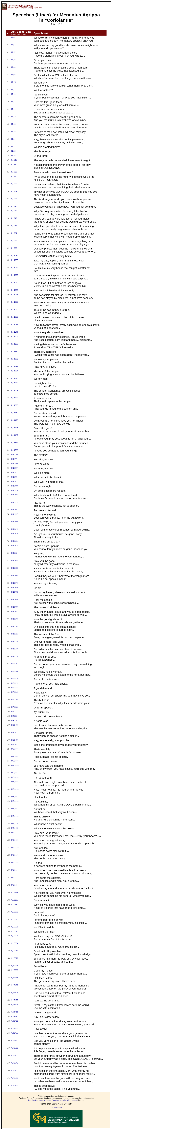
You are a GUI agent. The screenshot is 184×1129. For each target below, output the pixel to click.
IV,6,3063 (15, 801)
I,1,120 (14, 94)
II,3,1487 (14, 435)
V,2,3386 (14, 978)
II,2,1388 (14, 398)
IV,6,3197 (15, 885)
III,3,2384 (14, 716)
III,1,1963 (14, 495)
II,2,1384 (14, 390)
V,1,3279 (14, 892)
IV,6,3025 (15, 782)
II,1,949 (14, 218)
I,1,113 (13, 82)
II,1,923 (14, 172)
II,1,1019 (14, 256)
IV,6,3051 (15, 797)
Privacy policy (56, 1108)
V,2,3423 (14, 1005)
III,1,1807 (14, 468)
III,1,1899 (14, 486)
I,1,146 (14, 117)
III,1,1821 (14, 472)
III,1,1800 (14, 464)
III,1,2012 (14, 529)
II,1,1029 (14, 268)
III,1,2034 (14, 553)
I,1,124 (14, 102)
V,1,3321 (14, 927)
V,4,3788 (14, 1085)
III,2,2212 (14, 683)
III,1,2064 (14, 576)
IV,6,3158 (15, 863)
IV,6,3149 (15, 855)
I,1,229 (14, 151)
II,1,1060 (14, 310)
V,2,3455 (14, 1029)
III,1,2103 (14, 619)
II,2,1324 (14, 371)
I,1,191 (14, 132)
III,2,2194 (14, 664)
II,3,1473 (14, 420)
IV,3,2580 (15, 749)
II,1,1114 (14, 336)
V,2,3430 (14, 1017)
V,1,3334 (14, 943)
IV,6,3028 (15, 789)
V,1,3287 (14, 900)
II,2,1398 (14, 405)
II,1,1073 (14, 324)
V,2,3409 (14, 1000)
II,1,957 (14, 226)
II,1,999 (14, 248)
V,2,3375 (14, 966)
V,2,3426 (14, 1012)
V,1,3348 (14, 951)
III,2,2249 (14, 692)
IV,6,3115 (14, 824)
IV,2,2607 (15, 756)
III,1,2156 (14, 656)
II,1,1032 (14, 275)
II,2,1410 (14, 413)
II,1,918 (14, 160)
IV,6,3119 (14, 828)
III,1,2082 (14, 592)
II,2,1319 (14, 366)
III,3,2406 (14, 725)
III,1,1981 (14, 510)
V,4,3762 (14, 1078)
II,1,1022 (14, 260)
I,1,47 (13, 37)
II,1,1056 (14, 302)
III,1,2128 (14, 641)
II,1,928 (14, 184)
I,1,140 (14, 109)
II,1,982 (14, 241)
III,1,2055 (14, 568)
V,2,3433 (14, 1021)
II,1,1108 (14, 332)
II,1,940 (14, 206)
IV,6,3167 (15, 870)
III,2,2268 (14, 700)
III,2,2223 (14, 688)
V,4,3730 (14, 1040)
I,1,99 (13, 75)
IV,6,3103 (15, 816)
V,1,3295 (14, 904)
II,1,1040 (14, 283)
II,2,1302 (14, 359)
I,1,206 (14, 139)
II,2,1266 (14, 344)
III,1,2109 (14, 626)
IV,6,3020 (15, 777)
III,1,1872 (14, 481)
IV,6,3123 (15, 833)
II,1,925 (14, 176)
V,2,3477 (14, 1033)
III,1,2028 (14, 546)
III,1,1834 (14, 477)
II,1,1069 (14, 317)
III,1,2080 (14, 588)
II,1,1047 (14, 295)
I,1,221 (14, 147)
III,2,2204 (14, 671)
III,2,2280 (14, 707)
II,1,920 (14, 164)
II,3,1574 (14, 443)
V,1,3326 (14, 936)
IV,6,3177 (15, 877)
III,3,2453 (14, 744)
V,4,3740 (14, 1055)
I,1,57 (13, 52)
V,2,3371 (14, 958)
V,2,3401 (14, 985)
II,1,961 (14, 233)
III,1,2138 (14, 649)
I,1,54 (13, 45)
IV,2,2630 (15, 761)
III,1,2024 (14, 541)
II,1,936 (14, 199)
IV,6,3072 (15, 809)
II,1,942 (14, 211)
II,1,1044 (14, 290)
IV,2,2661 (15, 773)
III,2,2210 (14, 679)
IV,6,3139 (15, 848)
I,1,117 (13, 90)
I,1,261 (14, 155)
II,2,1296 (14, 351)
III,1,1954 (14, 490)
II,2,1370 (14, 378)
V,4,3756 (14, 1070)
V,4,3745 (14, 1063)
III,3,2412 (14, 733)
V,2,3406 (14, 993)
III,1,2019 (14, 534)
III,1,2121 (14, 634)
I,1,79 (13, 60)
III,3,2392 (14, 721)
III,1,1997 (14, 514)
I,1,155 (14, 124)
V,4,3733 (14, 1048)
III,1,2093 (14, 611)
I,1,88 (13, 67)
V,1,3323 (14, 931)
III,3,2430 (14, 740)
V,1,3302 (14, 912)
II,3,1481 (14, 428)
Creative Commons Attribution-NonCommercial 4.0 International (53, 1100)
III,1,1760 (14, 455)
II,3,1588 (14, 450)
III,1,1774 (14, 459)
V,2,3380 (14, 970)
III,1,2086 (14, 599)
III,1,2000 (14, 522)
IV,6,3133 (15, 840)
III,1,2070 (14, 583)
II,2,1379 (14, 383)
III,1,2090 (14, 607)
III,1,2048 (14, 561)
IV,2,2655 (15, 765)
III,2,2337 (14, 712)
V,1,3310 (14, 919)
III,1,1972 (14, 502)
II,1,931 (14, 191)
